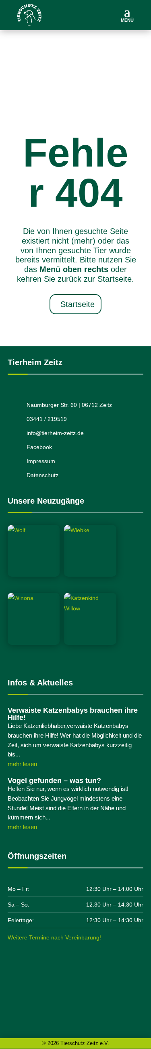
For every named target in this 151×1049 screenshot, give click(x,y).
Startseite (77, 304)
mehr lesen (22, 763)
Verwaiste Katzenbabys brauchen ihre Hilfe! (73, 714)
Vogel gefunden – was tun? (54, 781)
